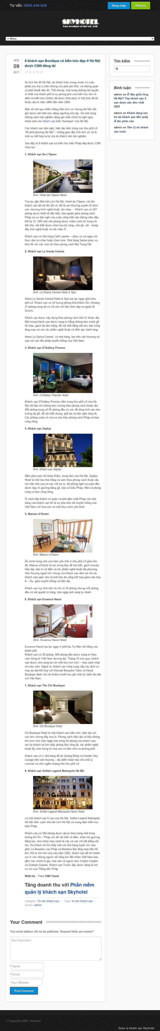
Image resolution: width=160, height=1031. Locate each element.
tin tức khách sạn (82, 901)
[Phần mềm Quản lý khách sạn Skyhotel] (80, 28)
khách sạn (49, 121)
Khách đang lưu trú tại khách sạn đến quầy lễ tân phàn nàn (131, 117)
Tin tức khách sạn (48, 901)
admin (38, 905)
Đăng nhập (119, 5)
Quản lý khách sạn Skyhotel (136, 1028)
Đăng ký (140, 5)
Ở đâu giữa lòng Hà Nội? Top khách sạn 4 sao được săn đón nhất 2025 (131, 100)
